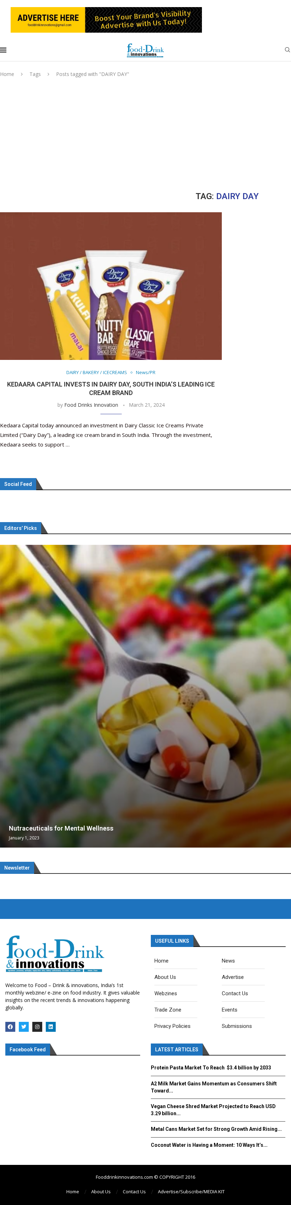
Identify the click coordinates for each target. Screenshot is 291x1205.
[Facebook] (10, 1027)
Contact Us (134, 1191)
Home (7, 74)
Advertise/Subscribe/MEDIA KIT (191, 1191)
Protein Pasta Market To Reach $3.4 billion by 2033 (211, 1067)
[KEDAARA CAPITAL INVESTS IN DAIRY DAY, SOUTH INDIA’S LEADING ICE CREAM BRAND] (111, 286)
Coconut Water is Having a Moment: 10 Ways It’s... (209, 1145)
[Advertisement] (145, 134)
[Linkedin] (51, 1027)
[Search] (287, 50)
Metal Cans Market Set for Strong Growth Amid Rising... (216, 1129)
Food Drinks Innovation (91, 404)
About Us (101, 1191)
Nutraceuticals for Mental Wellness (61, 828)
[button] (6, 696)
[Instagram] (37, 1027)
